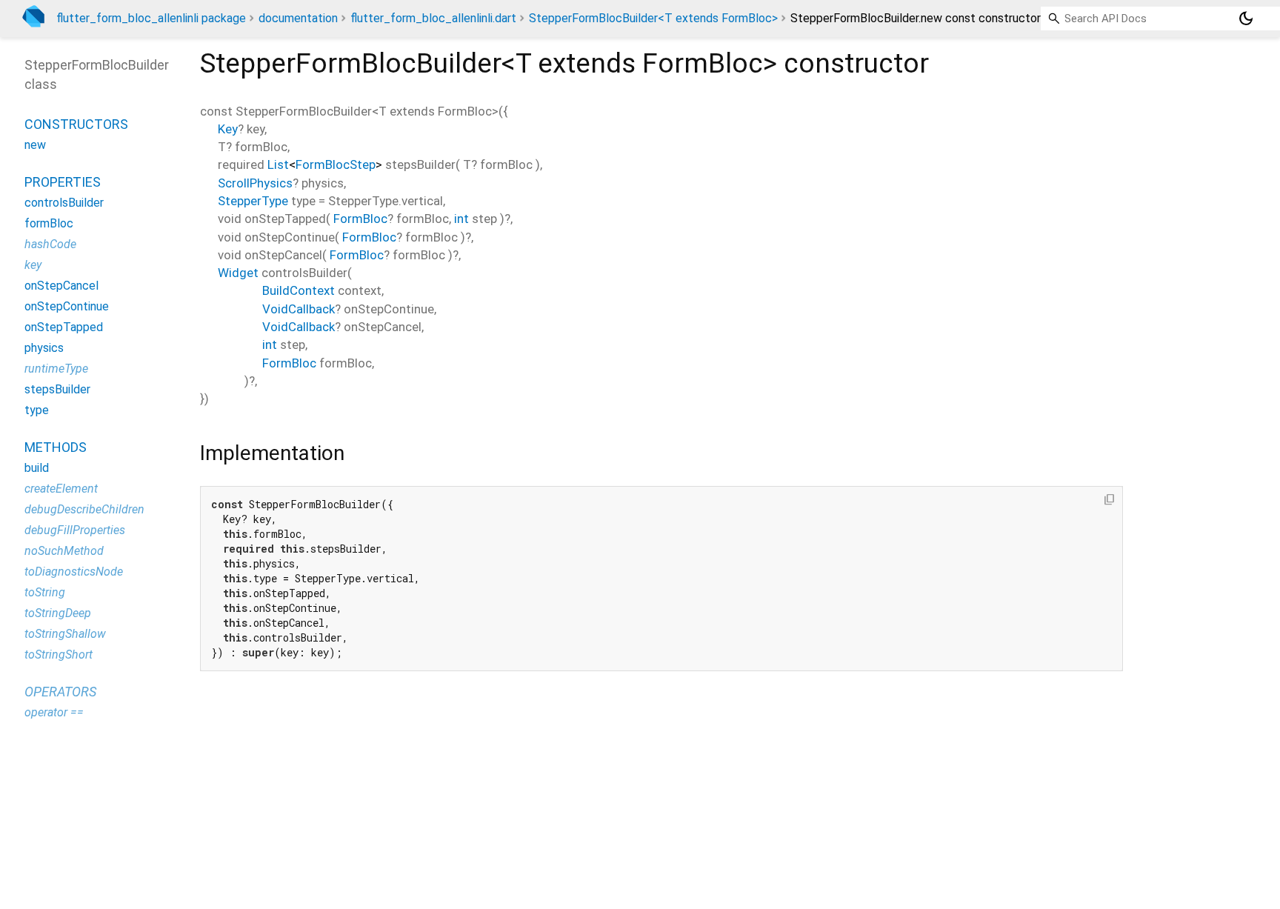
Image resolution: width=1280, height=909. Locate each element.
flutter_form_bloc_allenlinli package (151, 18)
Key (228, 128)
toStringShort (58, 654)
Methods (55, 447)
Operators (60, 691)
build (36, 468)
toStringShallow (65, 634)
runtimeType (56, 369)
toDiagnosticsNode (73, 572)
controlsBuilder (64, 203)
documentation (298, 18)
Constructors (76, 124)
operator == (54, 712)
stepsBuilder (57, 389)
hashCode (50, 244)
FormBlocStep (336, 164)
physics (44, 348)
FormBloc (360, 218)
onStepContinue (66, 306)
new (35, 145)
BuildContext (298, 290)
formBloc (48, 223)
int (461, 218)
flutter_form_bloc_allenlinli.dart (433, 18)
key (32, 265)
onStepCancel (61, 286)
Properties (62, 182)
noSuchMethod (64, 551)
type (36, 410)
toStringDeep (57, 613)
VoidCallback (298, 309)
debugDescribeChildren (84, 509)
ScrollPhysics (255, 183)
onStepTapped (63, 327)
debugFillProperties (74, 530)
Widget (238, 272)
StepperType (253, 200)
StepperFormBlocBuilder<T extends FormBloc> (653, 18)
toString (44, 592)
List (278, 164)
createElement (61, 489)
